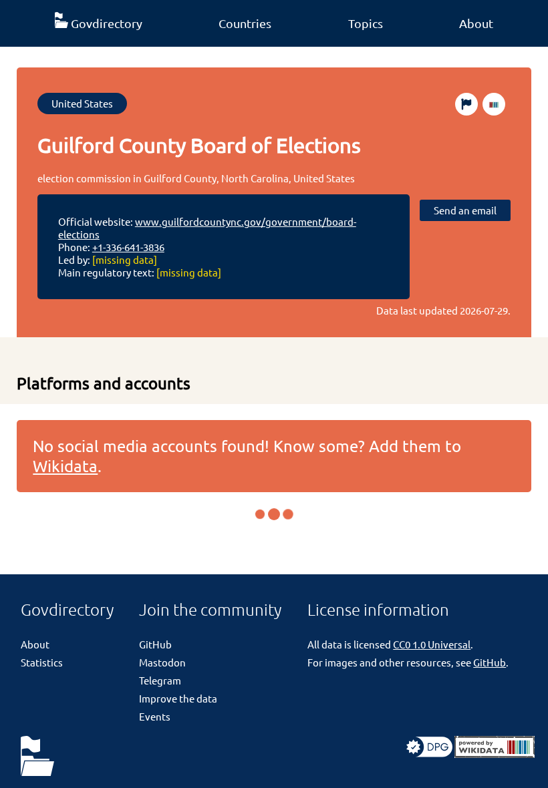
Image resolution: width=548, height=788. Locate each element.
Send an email (465, 210)
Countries (245, 23)
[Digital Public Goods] (429, 753)
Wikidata (65, 465)
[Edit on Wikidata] (494, 104)
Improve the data (178, 698)
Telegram (160, 680)
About (476, 23)
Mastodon (162, 662)
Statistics (42, 662)
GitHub (155, 644)
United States (82, 103)
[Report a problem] (466, 104)
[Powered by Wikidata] (494, 753)
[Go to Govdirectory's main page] (37, 757)
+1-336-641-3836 (128, 246)
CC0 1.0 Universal (431, 644)
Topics (365, 23)
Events (154, 716)
